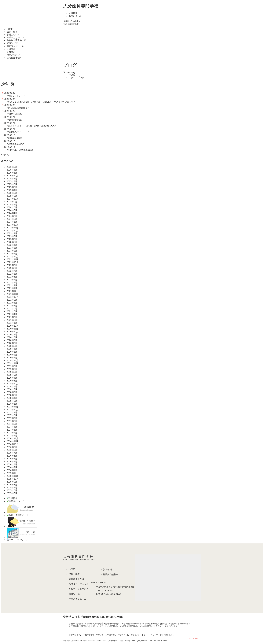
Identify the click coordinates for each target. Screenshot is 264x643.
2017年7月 (12, 418)
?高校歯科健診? (14, 138)
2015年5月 (12, 493)
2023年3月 (12, 248)
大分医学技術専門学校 (128, 626)
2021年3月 (12, 317)
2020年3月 (12, 352)
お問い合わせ (75, 16)
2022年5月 (12, 277)
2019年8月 (12, 366)
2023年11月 (12, 227)
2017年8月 (12, 415)
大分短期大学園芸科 (112, 624)
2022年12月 (12, 256)
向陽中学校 (80, 624)
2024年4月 (12, 213)
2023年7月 (12, 236)
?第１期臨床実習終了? (18, 108)
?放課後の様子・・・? (18, 132)
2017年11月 (12, 407)
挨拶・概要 (12, 32)
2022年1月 (12, 288)
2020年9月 (12, 334)
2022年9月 (12, 265)
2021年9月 (12, 300)
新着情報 (107, 569)
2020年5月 (12, 346)
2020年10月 (12, 331)
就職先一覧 (12, 43)
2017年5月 (12, 424)
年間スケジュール (15, 46)
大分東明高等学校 (94, 624)
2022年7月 (12, 271)
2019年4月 (12, 378)
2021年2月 (12, 320)
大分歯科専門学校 (80, 5)
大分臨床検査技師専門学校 (156, 624)
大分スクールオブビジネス (166, 626)
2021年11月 (12, 294)
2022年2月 (12, 285)
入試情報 (73, 13)
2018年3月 (12, 401)
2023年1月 (12, 253)
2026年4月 (12, 170)
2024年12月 (12, 199)
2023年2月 (12, 251)
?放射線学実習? (14, 120)
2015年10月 (12, 479)
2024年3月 (12, 216)
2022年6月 (12, 274)
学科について (13, 34)
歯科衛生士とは (76, 579)
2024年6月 (12, 207)
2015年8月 (12, 484)
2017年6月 (12, 421)
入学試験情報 (110, 635)
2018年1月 (12, 404)
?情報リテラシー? (15, 96)
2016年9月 (12, 447)
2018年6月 (12, 392)
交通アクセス (123, 635)
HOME (10, 29)
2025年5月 (12, 187)
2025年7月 (12, 181)
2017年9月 (12, 412)
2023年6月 (12, 239)
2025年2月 (12, 196)
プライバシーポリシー (140, 635)
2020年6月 (12, 343)
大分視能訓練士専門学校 (78, 626)
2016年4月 (12, 461)
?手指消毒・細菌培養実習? (20, 150)
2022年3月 (12, 282)
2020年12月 (12, 326)
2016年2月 (12, 467)
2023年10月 (12, 230)
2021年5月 (12, 311)
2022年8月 (12, 268)
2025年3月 (12, 193)
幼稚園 (71, 624)
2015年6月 (12, 490)
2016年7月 (12, 453)
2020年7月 (12, 340)
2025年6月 (12, 184)
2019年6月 (12, 372)
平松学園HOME (71, 24)
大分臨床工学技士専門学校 (179, 624)
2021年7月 (12, 305)
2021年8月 (12, 303)
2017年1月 (12, 435)
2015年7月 (12, 487)
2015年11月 (12, 476)
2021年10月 (12, 297)
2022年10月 (12, 262)
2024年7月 (12, 204)
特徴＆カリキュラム (16, 37)
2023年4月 (12, 245)
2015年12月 (12, 473)
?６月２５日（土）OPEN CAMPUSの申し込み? (31, 126)
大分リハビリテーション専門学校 (103, 626)
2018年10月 (12, 383)
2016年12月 (12, 438)
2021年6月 (12, 308)
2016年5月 (12, 458)
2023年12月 (12, 225)
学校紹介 (99, 635)
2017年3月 (12, 430)
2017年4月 (12, 427)
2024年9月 (12, 201)
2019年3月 (12, 381)
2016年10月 (12, 444)
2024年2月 (12, 219)
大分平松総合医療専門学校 (132, 624)
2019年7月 (12, 369)
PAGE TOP (193, 639)
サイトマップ (156, 635)
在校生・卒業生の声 (16, 40)
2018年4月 (12, 398)
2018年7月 (12, 389)
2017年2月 (12, 433)
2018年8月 (12, 386)
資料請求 (11, 52)
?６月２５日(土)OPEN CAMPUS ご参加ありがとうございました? (41, 102)
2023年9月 (12, 233)
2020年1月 (12, 357)
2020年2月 (12, 355)
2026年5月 (12, 167)
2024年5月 (12, 210)
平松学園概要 (88, 635)
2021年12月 (12, 291)
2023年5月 (12, 242)
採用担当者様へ (14, 58)
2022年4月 (12, 279)
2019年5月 (12, 375)
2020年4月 (12, 349)
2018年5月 (12, 395)
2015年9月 (12, 482)
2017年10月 (12, 409)
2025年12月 (12, 176)
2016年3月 (12, 464)
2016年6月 (12, 456)
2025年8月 (12, 178)
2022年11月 (12, 259)
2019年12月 (12, 360)
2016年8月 (12, 450)
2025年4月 (12, 190)
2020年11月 (12, 329)
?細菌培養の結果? (15, 144)
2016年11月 (12, 441)
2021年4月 (12, 314)
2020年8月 (12, 337)
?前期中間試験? (14, 114)
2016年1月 (12, 470)
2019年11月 (12, 363)
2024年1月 (12, 222)
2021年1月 (12, 323)
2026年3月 (12, 173)
